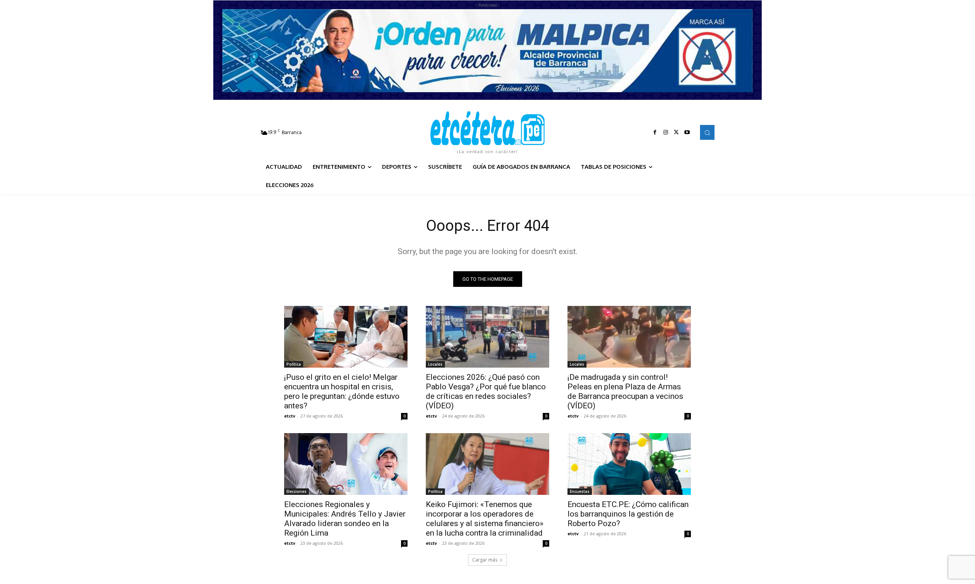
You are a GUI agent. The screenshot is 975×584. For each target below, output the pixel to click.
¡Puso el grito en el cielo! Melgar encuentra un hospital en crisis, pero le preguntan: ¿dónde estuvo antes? (342, 391)
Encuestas (580, 491)
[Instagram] (665, 132)
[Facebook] (655, 132)
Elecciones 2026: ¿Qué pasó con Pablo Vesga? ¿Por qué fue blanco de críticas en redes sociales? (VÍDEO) (486, 391)
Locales (435, 364)
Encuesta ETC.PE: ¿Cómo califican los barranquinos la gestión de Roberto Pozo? (628, 514)
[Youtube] (687, 132)
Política (293, 364)
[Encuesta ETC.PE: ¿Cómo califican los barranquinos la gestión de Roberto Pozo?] (629, 464)
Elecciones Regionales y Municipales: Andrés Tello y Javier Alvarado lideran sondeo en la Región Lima (345, 519)
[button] (707, 132)
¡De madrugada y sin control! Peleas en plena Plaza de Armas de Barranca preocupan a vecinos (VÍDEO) (625, 391)
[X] (676, 132)
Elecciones (296, 491)
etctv (289, 416)
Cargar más (484, 560)
